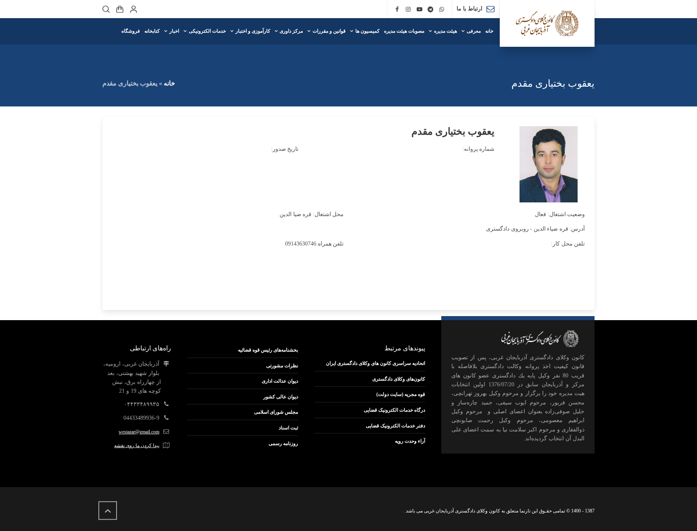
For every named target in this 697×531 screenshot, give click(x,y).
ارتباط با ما (469, 9)
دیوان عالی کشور (280, 397)
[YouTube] (419, 9)
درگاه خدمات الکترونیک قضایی (394, 410)
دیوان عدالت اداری (280, 381)
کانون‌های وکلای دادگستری (398, 379)
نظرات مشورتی (282, 366)
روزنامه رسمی (283, 443)
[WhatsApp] (442, 9)
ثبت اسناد (288, 428)
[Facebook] (397, 9)
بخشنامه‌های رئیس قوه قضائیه (268, 350)
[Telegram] (431, 9)
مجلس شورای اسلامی (276, 412)
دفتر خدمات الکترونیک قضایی (395, 426)
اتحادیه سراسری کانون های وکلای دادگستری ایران (375, 363)
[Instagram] (408, 9)
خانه (169, 83)
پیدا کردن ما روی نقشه (136, 445)
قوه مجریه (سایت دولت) (400, 394)
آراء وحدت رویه (410, 441)
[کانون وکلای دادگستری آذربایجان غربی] (547, 23)
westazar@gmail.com (139, 432)
